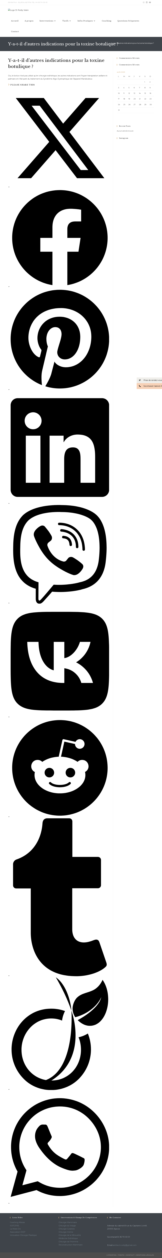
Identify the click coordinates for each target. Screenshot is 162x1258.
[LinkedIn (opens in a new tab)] (146, 2)
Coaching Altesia (17, 1222)
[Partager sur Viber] (60, 603)
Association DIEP (17, 1232)
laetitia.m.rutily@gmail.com (125, 1245)
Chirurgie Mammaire (68, 1222)
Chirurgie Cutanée (67, 1229)
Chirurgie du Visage (67, 1226)
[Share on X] (60, 187)
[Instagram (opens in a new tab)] (143, 2)
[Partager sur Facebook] (60, 286)
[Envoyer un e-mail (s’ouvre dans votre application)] (153, 2)
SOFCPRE (14, 1226)
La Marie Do (15, 1229)
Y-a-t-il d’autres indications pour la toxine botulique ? (132, 43)
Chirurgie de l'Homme (68, 1242)
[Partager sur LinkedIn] (60, 503)
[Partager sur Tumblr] (60, 975)
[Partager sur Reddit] (60, 817)
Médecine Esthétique (68, 1238)
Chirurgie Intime (66, 1232)
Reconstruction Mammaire (71, 1245)
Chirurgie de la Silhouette (70, 1235)
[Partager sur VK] (60, 717)
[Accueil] (107, 43)
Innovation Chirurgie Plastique (23, 1235)
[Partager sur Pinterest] (60, 389)
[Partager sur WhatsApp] (60, 1203)
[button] (149, 380)
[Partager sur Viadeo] (60, 1089)
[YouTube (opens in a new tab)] (150, 2)
